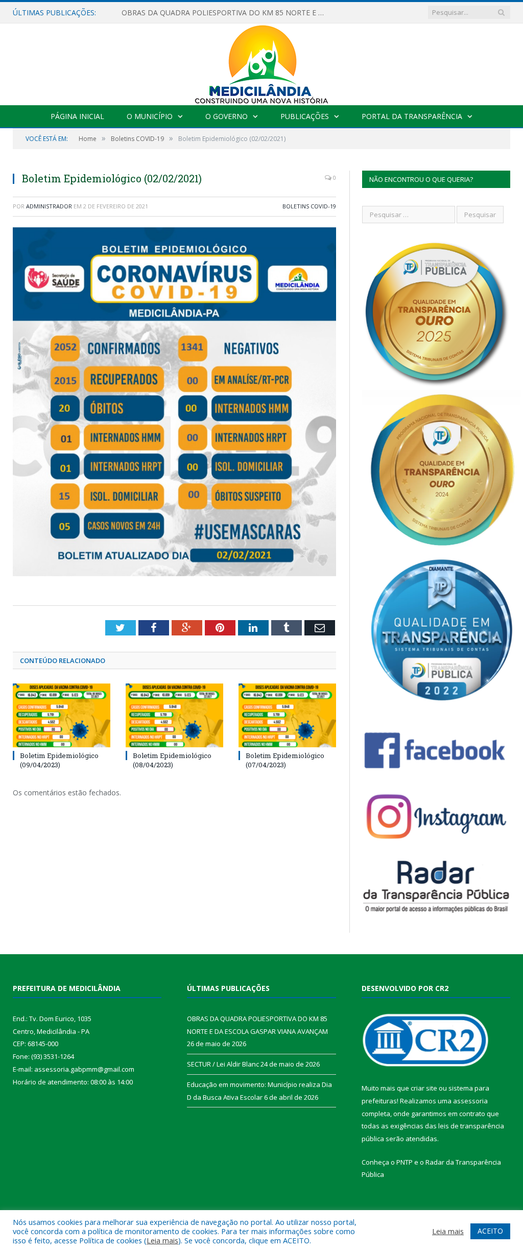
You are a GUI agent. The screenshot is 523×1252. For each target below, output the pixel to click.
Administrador (49, 206)
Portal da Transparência (412, 116)
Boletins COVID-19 (309, 206)
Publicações (304, 116)
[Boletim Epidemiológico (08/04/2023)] (174, 715)
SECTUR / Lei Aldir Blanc (162, 12)
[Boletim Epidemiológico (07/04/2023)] (287, 715)
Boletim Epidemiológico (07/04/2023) (285, 760)
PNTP (404, 1162)
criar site (424, 1088)
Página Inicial (77, 116)
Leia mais (162, 1240)
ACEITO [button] (490, 1231)
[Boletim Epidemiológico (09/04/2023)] (61, 715)
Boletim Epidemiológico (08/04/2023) (172, 760)
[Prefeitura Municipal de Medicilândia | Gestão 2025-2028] (261, 62)
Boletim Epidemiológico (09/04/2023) (59, 760)
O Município (150, 116)
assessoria (470, 1100)
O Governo (226, 116)
